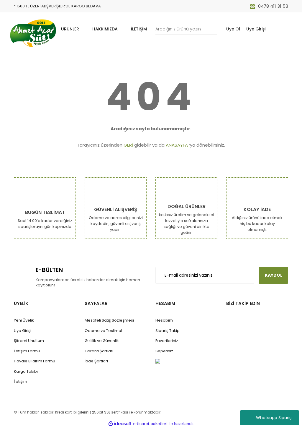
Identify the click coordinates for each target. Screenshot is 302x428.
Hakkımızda (105, 29)
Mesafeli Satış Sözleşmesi (109, 320)
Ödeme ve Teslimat (103, 330)
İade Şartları (96, 361)
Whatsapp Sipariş (273, 418)
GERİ (128, 145)
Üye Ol (233, 29)
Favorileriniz (166, 340)
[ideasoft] (120, 424)
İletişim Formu (27, 351)
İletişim (139, 29)
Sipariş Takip (167, 330)
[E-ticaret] (150, 423)
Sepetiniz (164, 351)
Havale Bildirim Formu (34, 361)
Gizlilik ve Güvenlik (102, 340)
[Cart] (280, 29)
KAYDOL (273, 275)
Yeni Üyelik (24, 320)
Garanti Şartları (99, 351)
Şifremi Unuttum (29, 340)
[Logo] (33, 33)
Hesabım (164, 320)
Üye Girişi (255, 29)
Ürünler (70, 29)
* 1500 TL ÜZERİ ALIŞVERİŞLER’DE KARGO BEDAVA (57, 6)
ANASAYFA (177, 145)
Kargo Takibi (26, 371)
